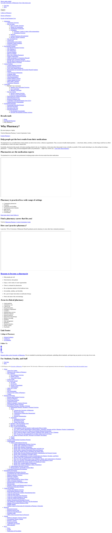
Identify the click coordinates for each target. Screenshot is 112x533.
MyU (5, 7)
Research (6, 507)
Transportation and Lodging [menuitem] (14, 41)
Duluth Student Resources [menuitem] (14, 66)
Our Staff (12, 382)
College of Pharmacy (6, 13)
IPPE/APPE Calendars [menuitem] (13, 81)
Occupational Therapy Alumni (15, 519)
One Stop (6, 5)
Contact (9, 394)
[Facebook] (56, 346)
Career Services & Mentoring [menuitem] (14, 72)
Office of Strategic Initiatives (14, 481)
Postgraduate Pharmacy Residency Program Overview (24, 407)
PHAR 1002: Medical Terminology (23, 447)
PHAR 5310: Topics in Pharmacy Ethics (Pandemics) (27, 464)
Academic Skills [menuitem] (11, 74)
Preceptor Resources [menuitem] (12, 109)
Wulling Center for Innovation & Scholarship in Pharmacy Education (25, 506)
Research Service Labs (13, 510)
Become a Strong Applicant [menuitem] (17, 37)
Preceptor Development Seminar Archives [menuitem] (21, 112)
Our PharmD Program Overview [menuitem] (15, 47)
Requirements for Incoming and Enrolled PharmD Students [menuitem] (22, 69)
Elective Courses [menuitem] (11, 91)
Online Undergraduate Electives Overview (25, 444)
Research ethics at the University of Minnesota (13, 355)
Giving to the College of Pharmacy (16, 392)
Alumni (12, 436)
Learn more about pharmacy (62, 148)
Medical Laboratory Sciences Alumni (16, 517)
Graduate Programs (12, 401)
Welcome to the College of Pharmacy (16, 372)
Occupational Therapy (13, 478)
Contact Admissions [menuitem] (12, 44)
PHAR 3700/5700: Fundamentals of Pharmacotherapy (28, 457)
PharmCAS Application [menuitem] (16, 27)
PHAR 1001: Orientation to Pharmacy (24, 445)
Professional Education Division (15, 486)
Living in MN (10, 379)
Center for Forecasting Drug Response (17, 495)
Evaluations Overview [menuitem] (19, 33)
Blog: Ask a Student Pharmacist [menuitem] (15, 55)
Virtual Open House (19, 422)
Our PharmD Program (9, 121)
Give (14, 18)
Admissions (13, 417)
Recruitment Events (19, 420)
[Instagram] (56, 348)
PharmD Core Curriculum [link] (14, 86)
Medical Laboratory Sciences (14, 475)
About (5, 369)
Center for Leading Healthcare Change (17, 497)
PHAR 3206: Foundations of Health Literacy (25, 454)
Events (9, 529)
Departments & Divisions (10, 470)
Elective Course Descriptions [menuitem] (17, 94)
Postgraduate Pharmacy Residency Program (18, 406)
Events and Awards (12, 522)
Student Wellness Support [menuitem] (13, 78)
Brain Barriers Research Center (15, 491)
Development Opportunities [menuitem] (17, 111)
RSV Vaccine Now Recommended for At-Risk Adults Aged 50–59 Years (33, 434)
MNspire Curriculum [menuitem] (15, 90)
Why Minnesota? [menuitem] (11, 50)
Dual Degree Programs (13, 400)
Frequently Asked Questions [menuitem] (14, 43)
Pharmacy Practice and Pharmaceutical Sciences (19, 485)
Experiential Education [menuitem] (10, 103)
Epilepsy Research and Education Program (18, 500)
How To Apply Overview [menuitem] (17, 25)
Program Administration (20, 416)
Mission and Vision (19, 411)
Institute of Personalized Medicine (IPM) (17, 503)
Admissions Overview (19, 419)
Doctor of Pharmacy (6, 15)
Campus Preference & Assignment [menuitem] (19, 36)
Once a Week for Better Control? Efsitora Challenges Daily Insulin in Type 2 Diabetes (36, 432)
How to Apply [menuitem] (11, 24)
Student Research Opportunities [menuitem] (15, 102)
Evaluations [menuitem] (13, 30)
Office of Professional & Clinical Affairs (17, 479)
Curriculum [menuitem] (7, 84)
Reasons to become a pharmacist (14, 274)
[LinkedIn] (56, 349)
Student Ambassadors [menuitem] (12, 56)
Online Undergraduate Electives (18, 442)
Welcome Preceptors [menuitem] (12, 106)
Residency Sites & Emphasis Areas (19, 423)
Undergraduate (11, 441)
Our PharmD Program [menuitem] (9, 46)
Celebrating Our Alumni (13, 523)
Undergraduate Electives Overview (19, 466)
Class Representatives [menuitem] (12, 77)
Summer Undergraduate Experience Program (19, 439)
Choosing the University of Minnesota (24, 410)
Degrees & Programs (9, 395)
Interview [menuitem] (12, 34)
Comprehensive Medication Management (24, 413)
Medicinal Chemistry (12, 476)
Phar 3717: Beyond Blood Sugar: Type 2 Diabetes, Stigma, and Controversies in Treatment (37, 459)
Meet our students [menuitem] (11, 53)
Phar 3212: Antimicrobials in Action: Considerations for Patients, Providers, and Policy (36, 456)
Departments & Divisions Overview (16, 472)
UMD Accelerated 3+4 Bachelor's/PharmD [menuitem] (18, 58)
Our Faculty (13, 384)
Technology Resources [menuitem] (13, 83)
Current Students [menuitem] (8, 64)
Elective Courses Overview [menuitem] (17, 93)
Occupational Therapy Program (15, 404)
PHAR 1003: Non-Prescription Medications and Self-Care (29, 448)
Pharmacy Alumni (12, 520)
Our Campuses (11, 373)
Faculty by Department (16, 385)
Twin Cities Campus (15, 378)
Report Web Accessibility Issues (80, 366)
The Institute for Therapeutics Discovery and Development (22, 501)
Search (3, 10)
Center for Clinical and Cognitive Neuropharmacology (21, 492)
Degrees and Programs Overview (15, 397)
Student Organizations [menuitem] (13, 75)
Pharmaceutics (11, 484)
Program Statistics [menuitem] (11, 52)
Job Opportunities (11, 391)
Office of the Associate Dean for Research (18, 514)
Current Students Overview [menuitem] (14, 65)
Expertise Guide (11, 513)
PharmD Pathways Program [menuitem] (14, 62)
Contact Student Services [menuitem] (13, 80)
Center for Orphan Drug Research (16, 498)
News (5, 526)
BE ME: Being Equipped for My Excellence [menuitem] (18, 61)
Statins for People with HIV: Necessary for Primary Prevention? (30, 435)
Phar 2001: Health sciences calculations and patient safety (29, 451)
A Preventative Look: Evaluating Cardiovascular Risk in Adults (30, 428)
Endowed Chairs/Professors (14, 511)
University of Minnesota (16, 366)
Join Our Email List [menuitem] (12, 39)
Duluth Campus (14, 376)
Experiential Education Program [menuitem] (15, 105)
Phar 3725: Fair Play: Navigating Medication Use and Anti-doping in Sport (33, 460)
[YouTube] (56, 351)
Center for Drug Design (13, 494)
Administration (14, 386)
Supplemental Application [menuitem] (17, 28)
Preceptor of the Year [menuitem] (12, 108)
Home (5, 119)
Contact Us (7, 338)
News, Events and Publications (18, 426)
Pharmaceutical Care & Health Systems (17, 482)
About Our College (12, 370)
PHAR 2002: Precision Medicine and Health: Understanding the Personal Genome (35, 453)
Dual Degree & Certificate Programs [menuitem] (16, 96)
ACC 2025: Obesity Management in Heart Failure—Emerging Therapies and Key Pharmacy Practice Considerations (44, 429)
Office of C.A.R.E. (12, 388)
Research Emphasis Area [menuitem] (13, 99)
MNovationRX (11, 525)
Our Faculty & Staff (12, 381)
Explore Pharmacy (5, 136)
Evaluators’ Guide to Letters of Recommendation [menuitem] (26, 31)
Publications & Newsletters (14, 531)
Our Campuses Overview (17, 375)
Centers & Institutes (9, 488)
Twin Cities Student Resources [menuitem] (15, 68)
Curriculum (17, 414)
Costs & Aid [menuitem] (10, 40)
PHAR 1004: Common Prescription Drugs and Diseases (28, 450)
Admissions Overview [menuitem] (13, 22)
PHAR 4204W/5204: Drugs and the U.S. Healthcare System (29, 461)
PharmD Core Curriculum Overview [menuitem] (19, 87)
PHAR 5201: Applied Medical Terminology (25, 463)
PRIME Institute (11, 504)
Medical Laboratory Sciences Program (17, 403)
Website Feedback (8, 337)
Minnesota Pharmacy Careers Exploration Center (18, 222)
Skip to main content (6, 1)
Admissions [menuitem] (7, 21)
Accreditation (7, 340)
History (9, 389)
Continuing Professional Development (17, 469)
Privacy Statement (69, 366)
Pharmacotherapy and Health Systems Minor (22, 467)
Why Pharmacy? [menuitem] (11, 49)
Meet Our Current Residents (17, 425)
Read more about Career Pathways (10, 215)
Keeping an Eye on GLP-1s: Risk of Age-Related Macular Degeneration (32, 431)
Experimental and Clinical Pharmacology (17, 473)
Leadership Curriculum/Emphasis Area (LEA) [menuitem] (19, 100)
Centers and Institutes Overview (15, 489)
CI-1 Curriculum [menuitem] (14, 89)
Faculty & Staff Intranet (7, 18)
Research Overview (12, 509)
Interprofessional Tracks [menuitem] (13, 97)
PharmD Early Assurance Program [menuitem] (16, 59)
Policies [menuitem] (9, 71)
